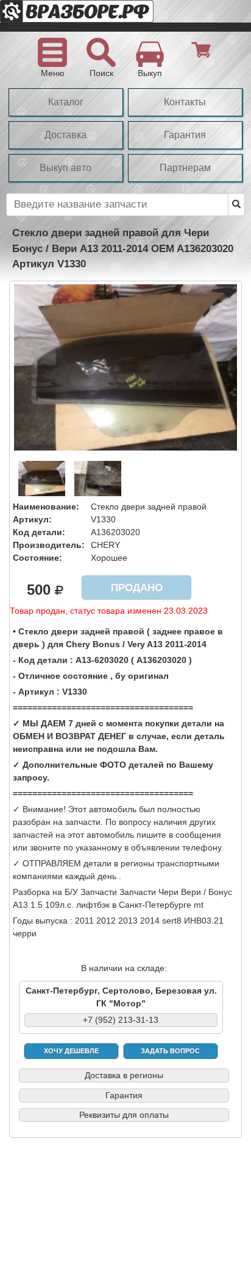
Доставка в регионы (124, 1075)
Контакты (185, 102)
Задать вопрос (170, 1050)
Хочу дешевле (71, 1050)
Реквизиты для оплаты (124, 1115)
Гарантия (185, 135)
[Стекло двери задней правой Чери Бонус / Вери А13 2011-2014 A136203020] (125, 366)
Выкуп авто (65, 168)
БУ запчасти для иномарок (97, 16)
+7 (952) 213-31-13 (120, 1020)
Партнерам (185, 168)
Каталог (65, 102)
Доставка (65, 135)
